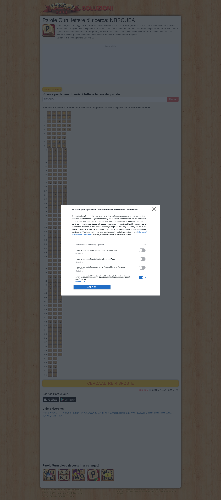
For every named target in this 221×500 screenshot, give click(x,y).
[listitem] (110, 244)
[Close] (154, 209)
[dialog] (110, 250)
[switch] (142, 250)
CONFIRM (92, 287)
